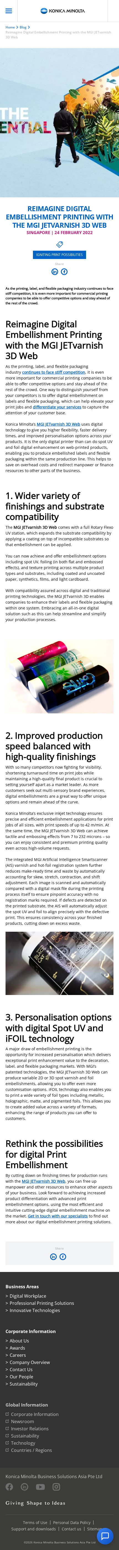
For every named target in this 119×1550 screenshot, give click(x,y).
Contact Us (21, 1369)
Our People (21, 1377)
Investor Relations (30, 1429)
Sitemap (94, 1528)
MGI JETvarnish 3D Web (58, 424)
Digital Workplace (28, 1296)
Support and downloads (33, 1528)
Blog (23, 27)
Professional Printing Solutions (42, 1303)
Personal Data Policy (71, 1522)
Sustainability (24, 1384)
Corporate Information (35, 1414)
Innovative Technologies (35, 1310)
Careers (18, 1355)
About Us (19, 1341)
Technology (23, 1443)
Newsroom (22, 1421)
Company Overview (30, 1362)
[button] (105, 1536)
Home (10, 27)
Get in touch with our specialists (58, 1216)
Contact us (71, 1528)
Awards (17, 1348)
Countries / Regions (31, 1450)
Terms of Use (35, 1522)
